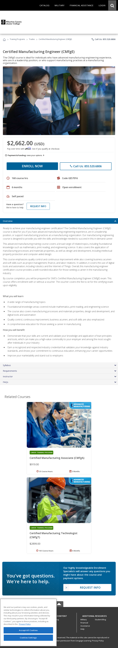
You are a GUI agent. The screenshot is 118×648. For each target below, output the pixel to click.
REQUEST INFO (38, 206)
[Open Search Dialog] (112, 5)
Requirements (10, 370)
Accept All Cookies (28, 630)
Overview (8, 221)
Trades (32, 39)
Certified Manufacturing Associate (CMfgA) (57, 458)
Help (82, 629)
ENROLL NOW (32, 166)
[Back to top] (59, 615)
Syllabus (7, 365)
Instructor (8, 376)
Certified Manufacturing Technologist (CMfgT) (53, 535)
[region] (28, 622)
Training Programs (17, 39)
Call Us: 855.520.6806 (103, 39)
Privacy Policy (98, 640)
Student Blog (100, 619)
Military (83, 619)
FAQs (5, 382)
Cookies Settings (28, 637)
